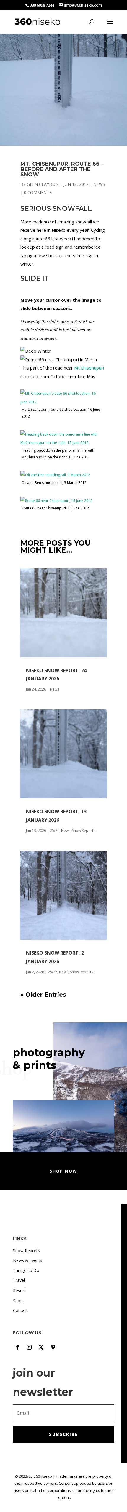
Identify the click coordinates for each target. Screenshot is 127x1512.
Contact (20, 1310)
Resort (19, 1290)
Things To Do (26, 1270)
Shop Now (63, 1171)
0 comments (38, 192)
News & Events (27, 1260)
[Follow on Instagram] (29, 1347)
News (99, 184)
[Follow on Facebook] (17, 1347)
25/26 (54, 830)
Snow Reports (83, 830)
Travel (19, 1280)
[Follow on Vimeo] (53, 1347)
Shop (18, 1300)
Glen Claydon (43, 184)
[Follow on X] (41, 1347)
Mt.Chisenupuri (89, 368)
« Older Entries (43, 994)
